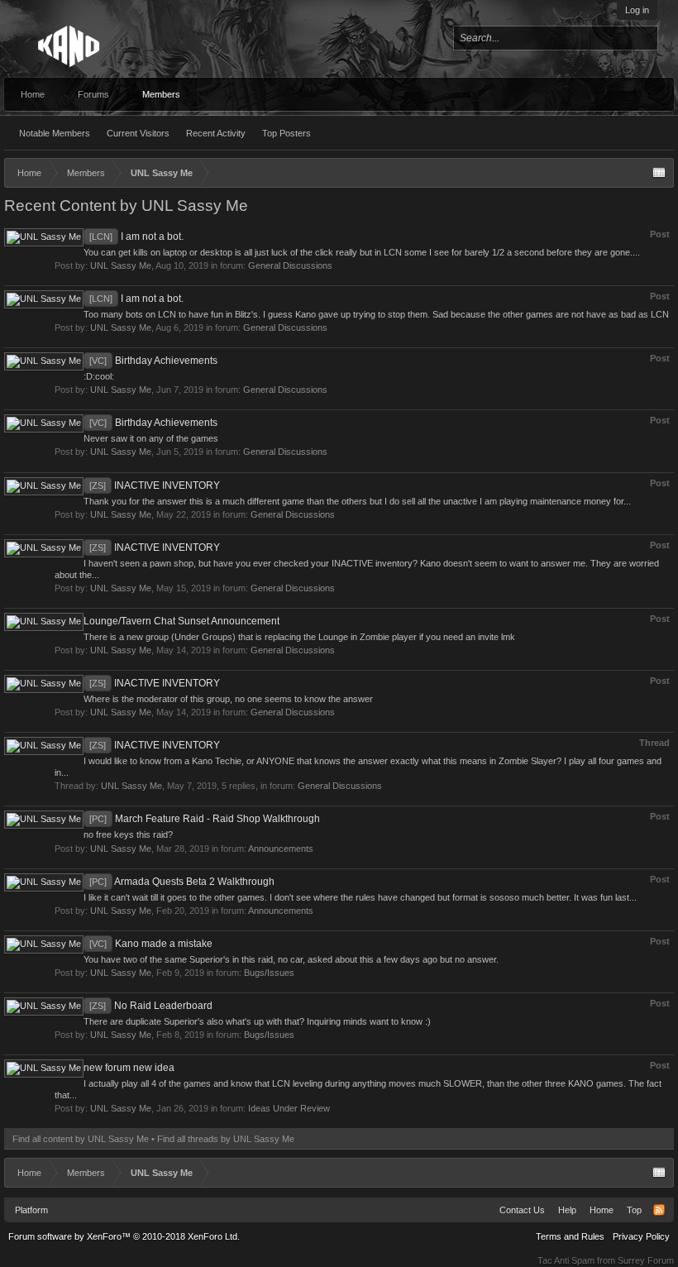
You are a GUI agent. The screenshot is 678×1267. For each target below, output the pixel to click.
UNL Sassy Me (120, 265)
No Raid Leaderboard (150, 1005)
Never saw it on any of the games (151, 438)
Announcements (280, 848)
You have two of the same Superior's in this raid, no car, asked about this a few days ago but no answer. (291, 959)
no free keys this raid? (128, 834)
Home (33, 94)
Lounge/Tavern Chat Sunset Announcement (181, 621)
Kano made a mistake (150, 943)
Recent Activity (216, 133)
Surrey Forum (646, 1260)
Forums (93, 94)
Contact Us (522, 1210)
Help (567, 1210)
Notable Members (54, 133)
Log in (637, 10)
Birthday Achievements (153, 360)
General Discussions (290, 265)
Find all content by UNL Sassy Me (80, 1139)
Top (634, 1210)
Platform (31, 1210)
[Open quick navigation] (659, 172)
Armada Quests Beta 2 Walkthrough (182, 881)
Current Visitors (138, 133)
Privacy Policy (641, 1236)
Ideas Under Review (289, 1108)
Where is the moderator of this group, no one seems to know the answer (228, 699)
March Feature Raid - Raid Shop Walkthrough (204, 819)
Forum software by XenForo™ (124, 1236)
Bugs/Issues (269, 973)
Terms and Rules (570, 1236)
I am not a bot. (136, 236)
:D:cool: (99, 376)
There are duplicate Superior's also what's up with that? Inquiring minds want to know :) (257, 1021)
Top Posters (286, 133)
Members (161, 94)
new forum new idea (129, 1067)
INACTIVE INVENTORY (154, 485)
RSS (659, 1210)
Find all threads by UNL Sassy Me (225, 1139)
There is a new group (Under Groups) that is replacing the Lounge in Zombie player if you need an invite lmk (299, 637)
